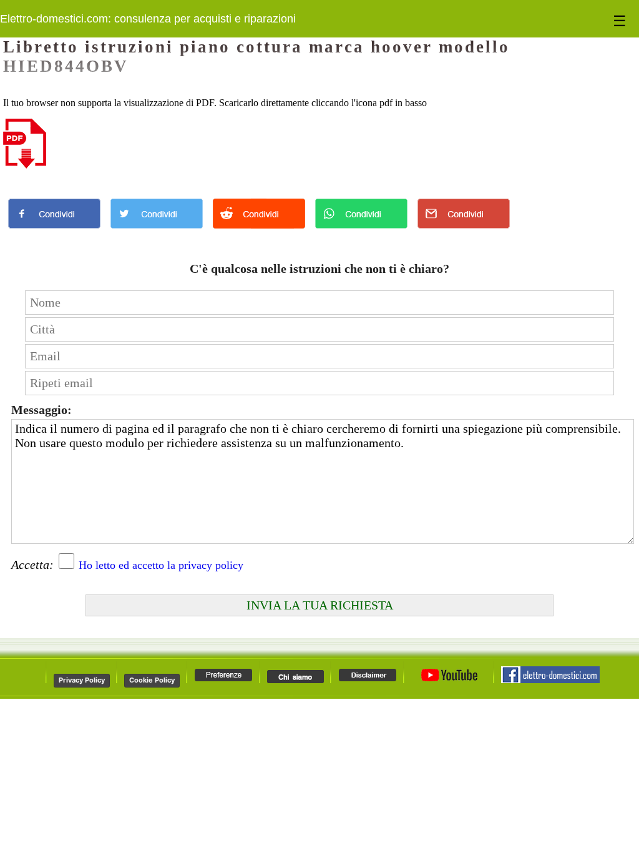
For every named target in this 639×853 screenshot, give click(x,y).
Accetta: (32, 564)
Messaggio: (41, 410)
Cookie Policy (152, 680)
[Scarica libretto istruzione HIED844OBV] (24, 165)
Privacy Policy (82, 680)
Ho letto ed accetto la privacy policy (161, 565)
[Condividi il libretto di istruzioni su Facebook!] (54, 231)
